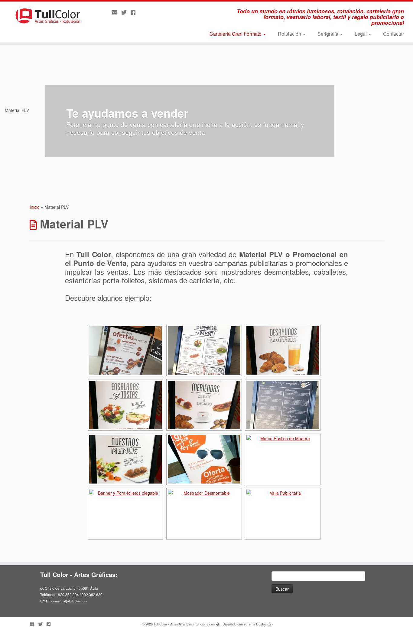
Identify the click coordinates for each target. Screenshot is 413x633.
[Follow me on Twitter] (126, 12)
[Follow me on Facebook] (135, 12)
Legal (361, 33)
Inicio (35, 207)
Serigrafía (328, 33)
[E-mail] (116, 12)
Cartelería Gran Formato (236, 33)
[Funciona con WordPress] (218, 623)
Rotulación (290, 33)
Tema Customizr (259, 624)
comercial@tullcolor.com (69, 601)
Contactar (393, 33)
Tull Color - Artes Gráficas (173, 624)
